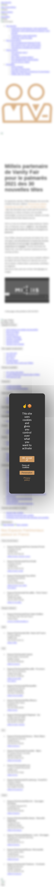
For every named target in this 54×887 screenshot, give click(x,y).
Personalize (27, 473)
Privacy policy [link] (27, 479)
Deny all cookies (25, 466)
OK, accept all (27, 459)
